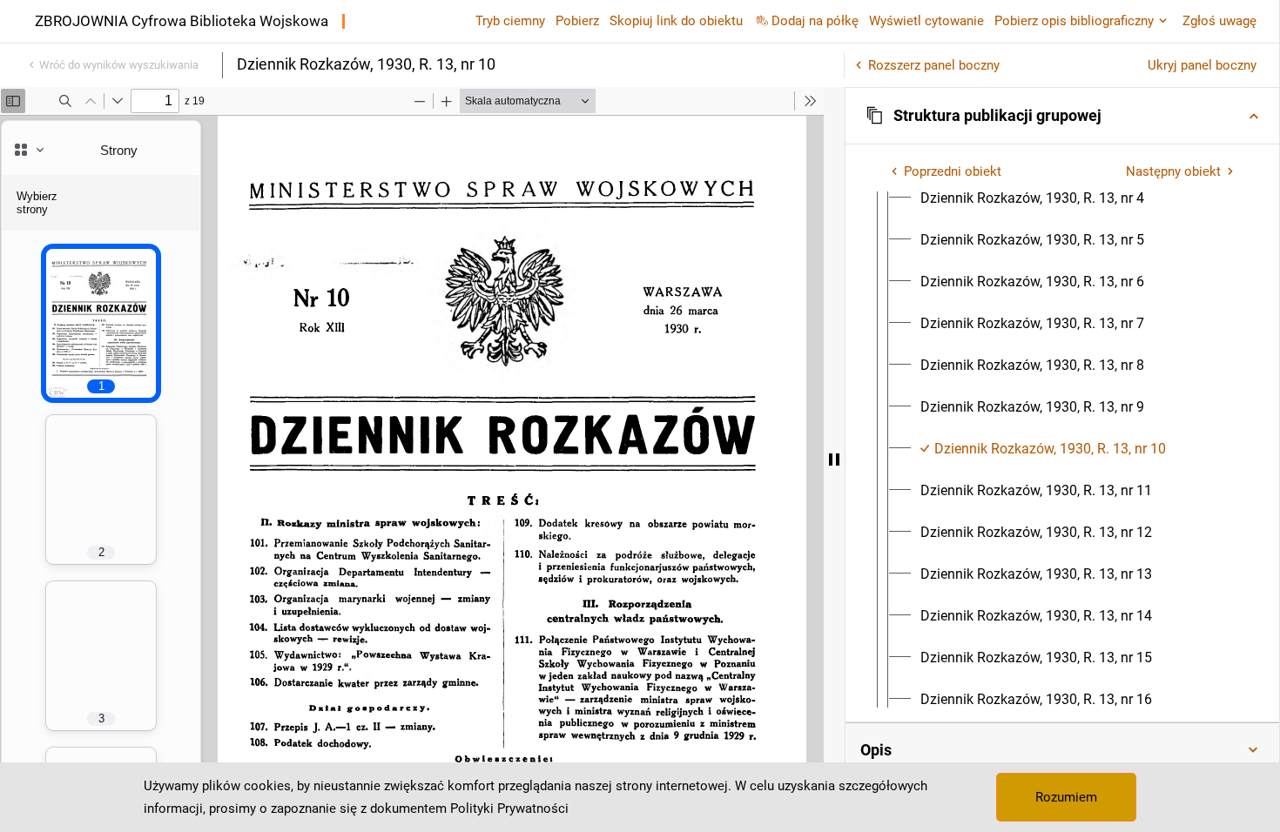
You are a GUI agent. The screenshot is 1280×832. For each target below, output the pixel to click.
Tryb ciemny (510, 21)
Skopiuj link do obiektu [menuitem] (676, 21)
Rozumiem (1066, 797)
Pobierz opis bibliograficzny (1074, 21)
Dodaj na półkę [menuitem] (815, 21)
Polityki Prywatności (509, 808)
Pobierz (577, 21)
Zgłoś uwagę (1219, 21)
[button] (1062, 116)
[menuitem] (1032, 198)
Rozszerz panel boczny (934, 65)
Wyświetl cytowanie (926, 21)
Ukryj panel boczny (1202, 65)
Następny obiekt (1173, 171)
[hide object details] (834, 459)
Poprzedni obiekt (952, 171)
